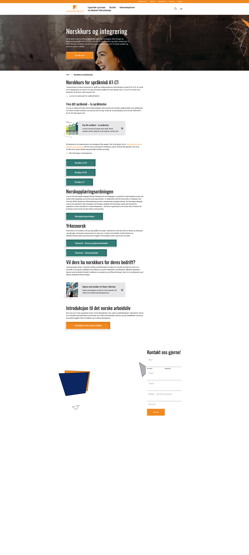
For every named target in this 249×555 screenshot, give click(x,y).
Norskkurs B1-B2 (81, 172)
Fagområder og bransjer (97, 7)
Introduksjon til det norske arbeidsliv (88, 325)
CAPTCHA (152, 404)
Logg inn (180, 1)
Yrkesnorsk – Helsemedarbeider (86, 252)
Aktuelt (152, 1)
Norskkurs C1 (79, 182)
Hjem (68, 75)
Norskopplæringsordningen (84, 216)
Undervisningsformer (127, 7)
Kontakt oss (162, 1)
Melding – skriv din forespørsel (160, 393)
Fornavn (149, 368)
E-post (151, 372)
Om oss (171, 1)
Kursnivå (112, 7)
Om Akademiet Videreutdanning (99, 10)
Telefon (151, 383)
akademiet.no (142, 1)
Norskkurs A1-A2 (81, 162)
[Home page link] (75, 9)
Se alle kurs (80, 55)
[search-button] (175, 9)
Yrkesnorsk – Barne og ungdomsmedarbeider (91, 243)
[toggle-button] (181, 9)
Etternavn (168, 368)
